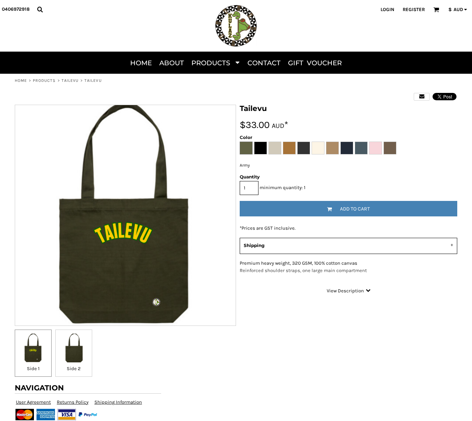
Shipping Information (118, 402)
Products (44, 80)
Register (414, 9)
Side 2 (74, 368)
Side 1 (33, 368)
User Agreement (33, 402)
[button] (40, 9)
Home (21, 80)
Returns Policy (72, 402)
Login (387, 9)
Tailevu (70, 80)
